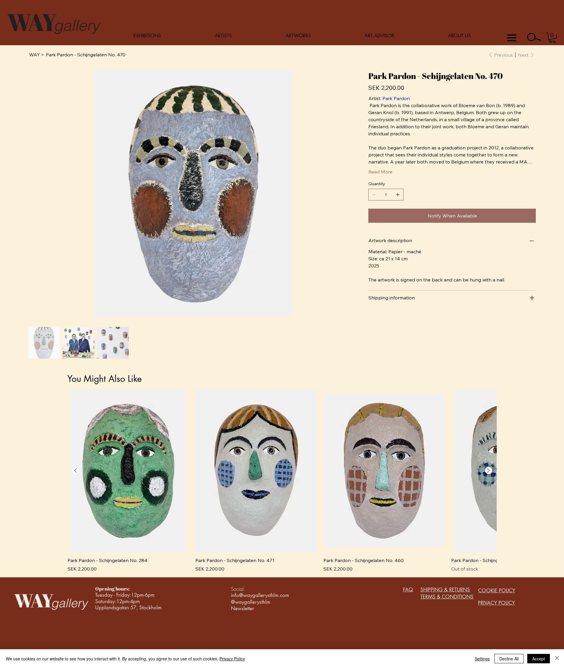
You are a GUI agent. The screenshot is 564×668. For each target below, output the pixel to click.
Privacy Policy (232, 659)
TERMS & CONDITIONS (447, 596)
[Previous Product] (75, 470)
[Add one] (398, 194)
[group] (282, 481)
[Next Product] (488, 470)
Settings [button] (482, 659)
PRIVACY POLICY (496, 603)
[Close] (556, 658)
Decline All (509, 659)
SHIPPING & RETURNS (445, 589)
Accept (538, 659)
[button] (552, 38)
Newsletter (242, 608)
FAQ (408, 589)
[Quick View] (128, 470)
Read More (380, 172)
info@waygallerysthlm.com (260, 595)
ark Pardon (397, 98)
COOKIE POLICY (496, 590)
